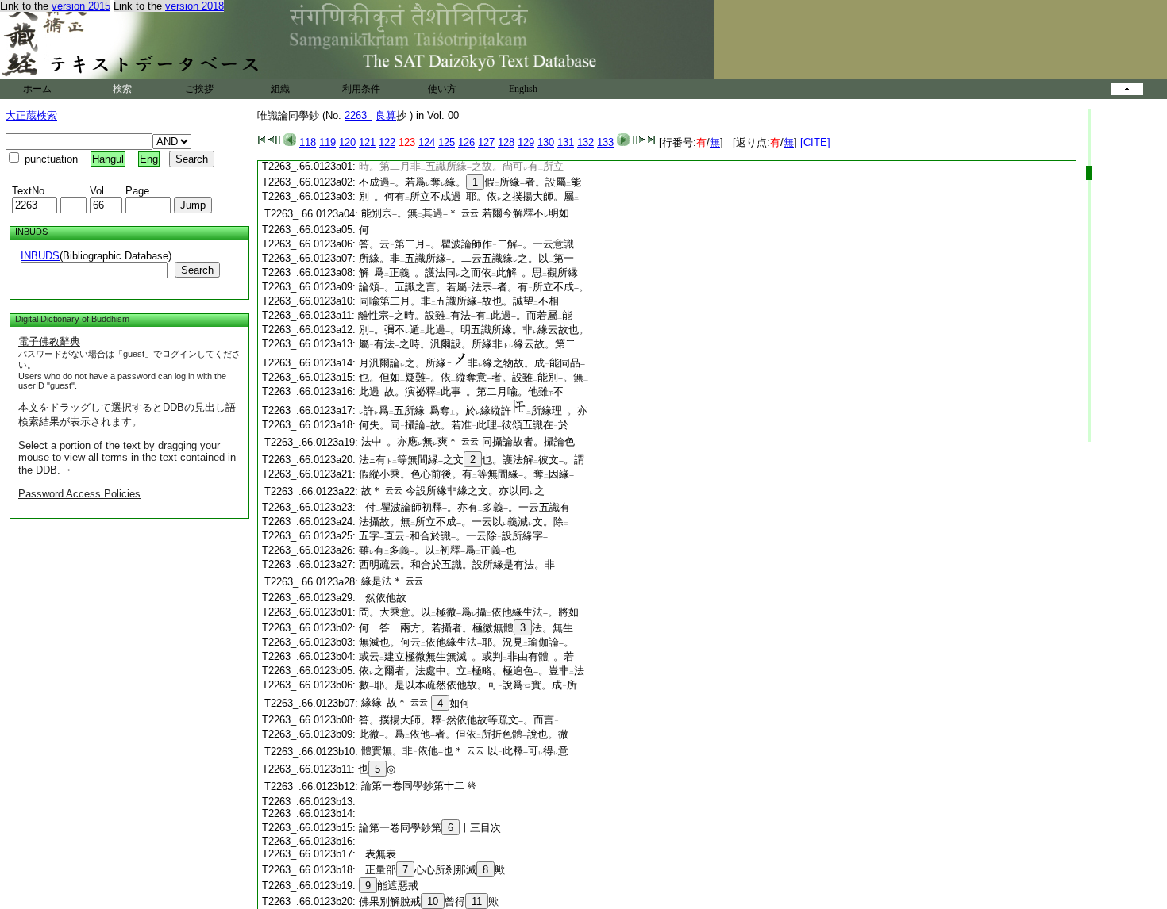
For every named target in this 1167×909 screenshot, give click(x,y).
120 (347, 142)
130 (545, 142)
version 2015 (81, 6)
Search (197, 270)
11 (477, 901)
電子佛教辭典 (49, 341)
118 (307, 142)
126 (466, 142)
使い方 (442, 88)
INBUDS (40, 256)
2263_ (358, 115)
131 (565, 142)
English (523, 88)
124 (426, 142)
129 (526, 142)
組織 (280, 88)
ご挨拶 (199, 88)
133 (605, 142)
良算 (386, 115)
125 (446, 142)
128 (506, 142)
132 (585, 142)
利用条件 (361, 88)
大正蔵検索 (31, 115)
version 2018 (194, 6)
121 (367, 142)
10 (432, 901)
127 (486, 142)
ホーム (37, 88)
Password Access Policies (79, 494)
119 (327, 142)
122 (387, 142)
